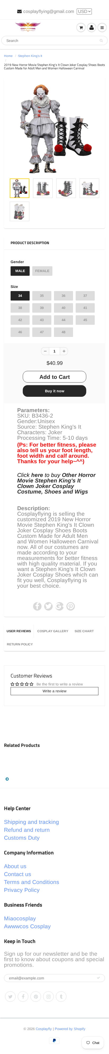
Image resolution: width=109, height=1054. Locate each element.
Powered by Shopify (70, 1029)
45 (85, 320)
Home (8, 56)
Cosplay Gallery (52, 631)
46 (20, 332)
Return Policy (20, 644)
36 (63, 296)
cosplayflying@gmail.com (48, 11)
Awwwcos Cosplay (27, 926)
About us (15, 866)
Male (20, 271)
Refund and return (27, 830)
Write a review (54, 691)
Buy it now (54, 391)
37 (85, 296)
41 (85, 308)
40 (63, 308)
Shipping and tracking (31, 822)
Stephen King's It (30, 56)
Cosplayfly (44, 1029)
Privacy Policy (22, 890)
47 (42, 332)
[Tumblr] (61, 996)
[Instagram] (48, 996)
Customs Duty (22, 838)
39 (42, 308)
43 (42, 320)
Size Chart (84, 631)
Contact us (17, 874)
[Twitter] (10, 996)
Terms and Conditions (31, 882)
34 (20, 296)
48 (63, 332)
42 (20, 320)
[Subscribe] (98, 978)
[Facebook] (23, 996)
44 (63, 320)
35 (42, 296)
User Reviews (19, 631)
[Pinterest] (35, 996)
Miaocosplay (20, 918)
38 (20, 308)
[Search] (101, 40)
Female (42, 271)
